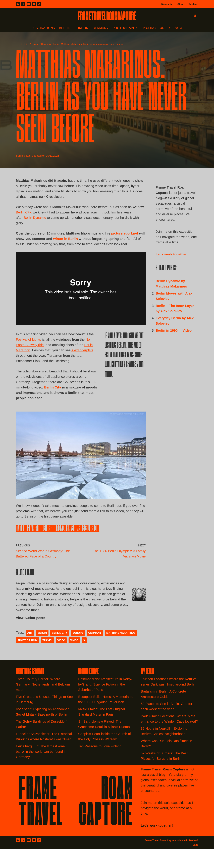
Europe (35, 44)
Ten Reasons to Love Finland (99, 746)
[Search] (195, 16)
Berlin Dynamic (35, 217)
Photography (125, 28)
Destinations (43, 28)
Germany (100, 28)
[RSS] (39, 4)
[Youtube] (34, 4)
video (61, 640)
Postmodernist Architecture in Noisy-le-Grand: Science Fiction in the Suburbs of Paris (105, 684)
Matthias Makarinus (120, 632)
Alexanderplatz (82, 350)
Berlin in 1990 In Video (174, 330)
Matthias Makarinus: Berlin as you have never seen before (57, 529)
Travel (47, 640)
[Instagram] (23, 4)
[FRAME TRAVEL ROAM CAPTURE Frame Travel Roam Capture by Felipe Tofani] (107, 15)
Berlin (65, 28)
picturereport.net (124, 233)
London (81, 28)
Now (179, 28)
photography (27, 640)
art (29, 632)
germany (94, 632)
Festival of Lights (28, 339)
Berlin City (23, 212)
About (180, 4)
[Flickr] (29, 4)
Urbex (165, 28)
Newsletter (167, 4)
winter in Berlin (66, 239)
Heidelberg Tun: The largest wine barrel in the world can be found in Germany (41, 751)
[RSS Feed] (39, 840)
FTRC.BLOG (22, 44)
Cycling (148, 28)
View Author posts (30, 618)
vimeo (74, 640)
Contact (192, 4)
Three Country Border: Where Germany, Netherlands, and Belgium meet (43, 684)
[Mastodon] (18, 4)
